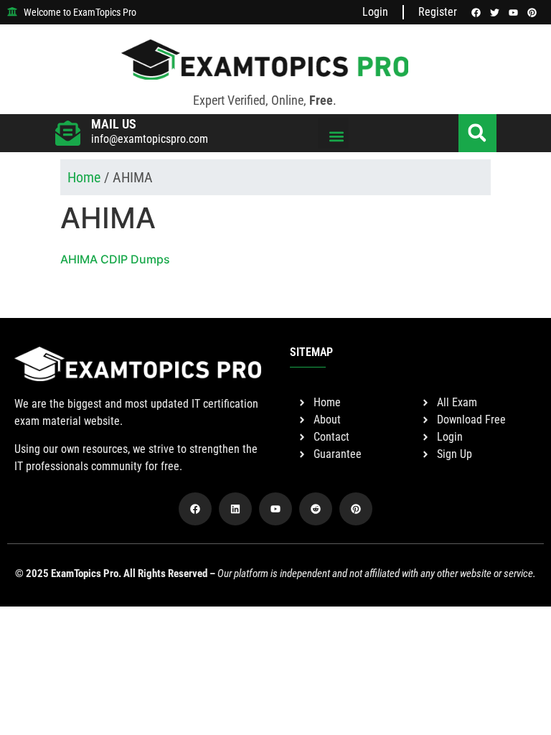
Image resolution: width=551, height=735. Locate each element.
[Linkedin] (235, 508)
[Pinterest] (355, 508)
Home (83, 177)
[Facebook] (195, 508)
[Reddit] (315, 508)
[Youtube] (275, 508)
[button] (333, 133)
